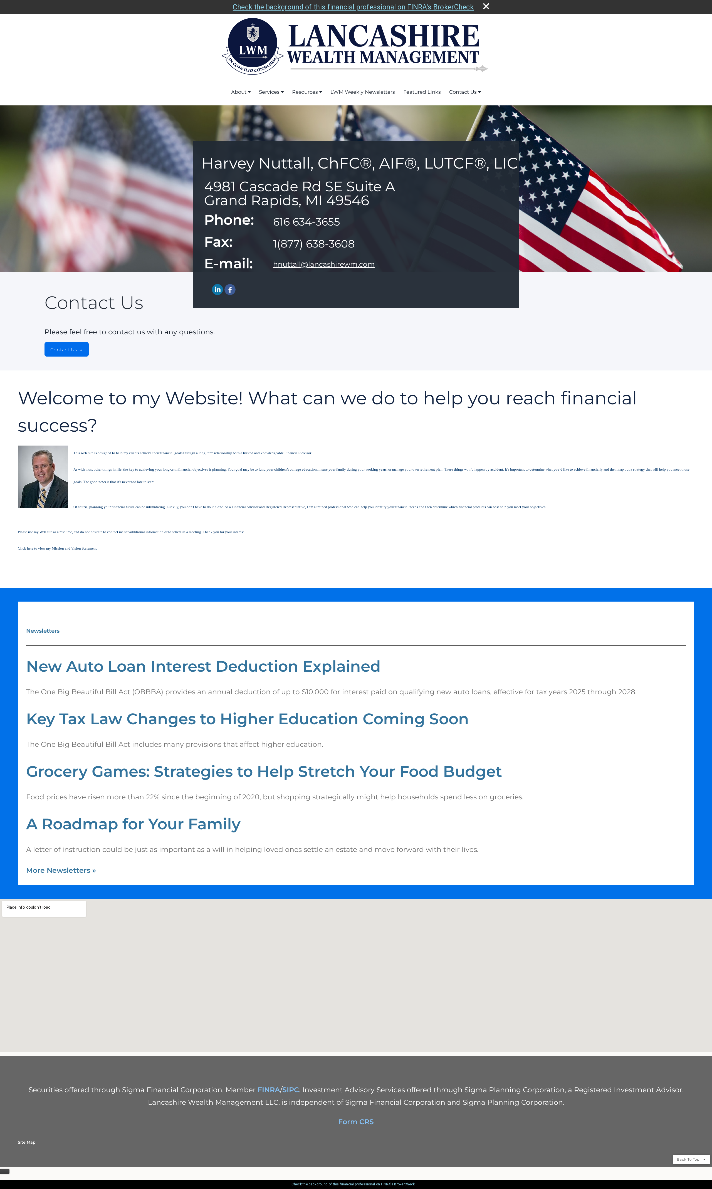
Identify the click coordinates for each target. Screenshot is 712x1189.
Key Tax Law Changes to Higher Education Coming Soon (247, 719)
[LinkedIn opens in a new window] (217, 290)
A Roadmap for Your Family (133, 824)
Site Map (27, 1142)
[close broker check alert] (486, 6)
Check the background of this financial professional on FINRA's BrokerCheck (353, 7)
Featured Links (422, 92)
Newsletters (43, 630)
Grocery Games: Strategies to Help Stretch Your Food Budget (264, 771)
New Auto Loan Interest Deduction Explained (203, 666)
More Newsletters (61, 870)
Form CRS (356, 1122)
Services (269, 92)
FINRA (269, 1090)
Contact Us (463, 92)
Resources (305, 92)
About (238, 92)
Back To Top (689, 1159)
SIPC (290, 1090)
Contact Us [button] (63, 349)
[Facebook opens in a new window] (230, 290)
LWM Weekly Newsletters (362, 92)
